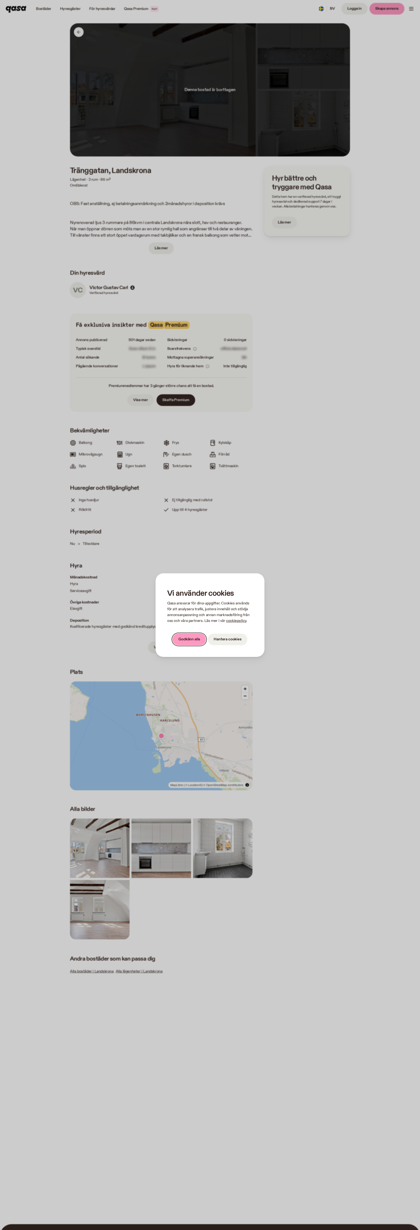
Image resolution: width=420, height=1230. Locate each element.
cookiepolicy (236, 620)
